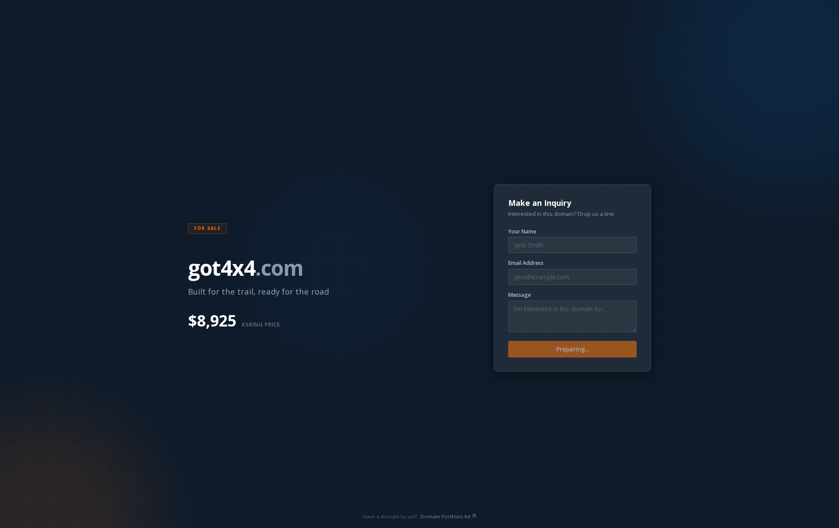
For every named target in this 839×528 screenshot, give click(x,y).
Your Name (522, 232)
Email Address (526, 263)
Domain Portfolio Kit (445, 516)
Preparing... (572, 349)
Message (519, 295)
